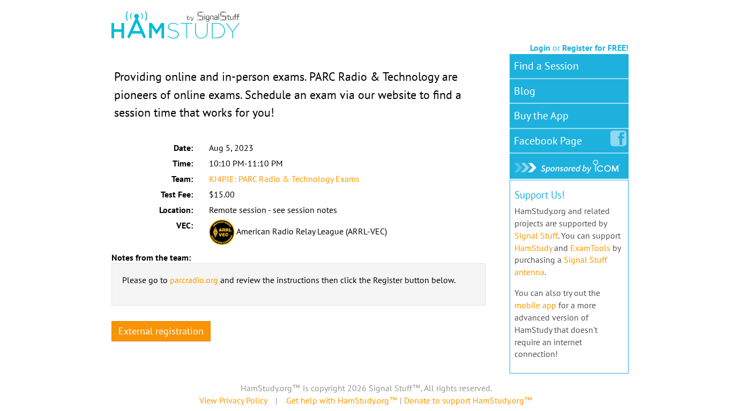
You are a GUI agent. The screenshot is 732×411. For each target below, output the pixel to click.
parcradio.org (194, 280)
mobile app (535, 305)
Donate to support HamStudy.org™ (468, 400)
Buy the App (541, 116)
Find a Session (546, 66)
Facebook (548, 141)
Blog (524, 91)
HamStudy (533, 247)
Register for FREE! (595, 47)
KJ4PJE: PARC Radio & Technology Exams (284, 178)
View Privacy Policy (233, 400)
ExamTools (590, 247)
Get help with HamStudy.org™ (342, 400)
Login (540, 47)
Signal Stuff (536, 235)
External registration (161, 331)
